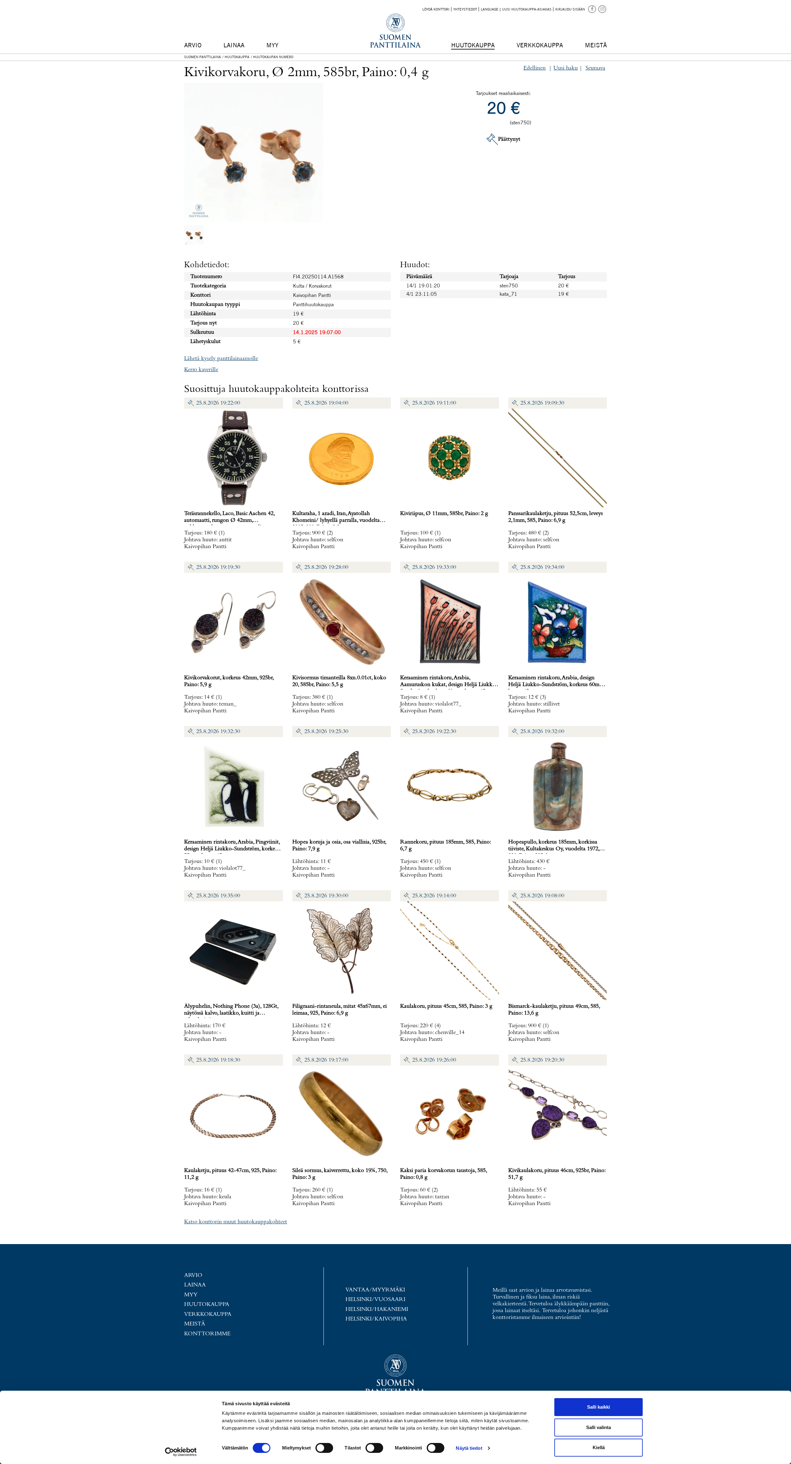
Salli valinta (598, 1427)
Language (489, 9)
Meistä (596, 45)
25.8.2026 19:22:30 (434, 732)
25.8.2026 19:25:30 (326, 732)
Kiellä (599, 1447)
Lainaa (233, 45)
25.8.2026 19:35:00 (218, 896)
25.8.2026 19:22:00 (218, 403)
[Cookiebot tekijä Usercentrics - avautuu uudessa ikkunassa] (181, 1452)
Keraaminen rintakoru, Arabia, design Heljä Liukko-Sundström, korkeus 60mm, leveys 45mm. (556, 684)
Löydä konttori (436, 9)
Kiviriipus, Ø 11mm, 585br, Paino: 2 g (444, 514)
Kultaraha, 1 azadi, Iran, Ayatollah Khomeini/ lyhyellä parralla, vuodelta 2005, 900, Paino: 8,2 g (336, 520)
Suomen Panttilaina (202, 57)
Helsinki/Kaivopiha (376, 1319)
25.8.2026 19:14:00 (434, 896)
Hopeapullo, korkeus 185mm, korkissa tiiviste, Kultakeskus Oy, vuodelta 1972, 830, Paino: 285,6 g (553, 849)
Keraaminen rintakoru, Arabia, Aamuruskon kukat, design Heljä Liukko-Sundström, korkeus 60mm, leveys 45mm (449, 684)
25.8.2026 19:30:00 (326, 896)
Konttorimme (207, 1334)
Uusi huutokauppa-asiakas (527, 9)
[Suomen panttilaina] (592, 8)
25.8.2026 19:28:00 (326, 567)
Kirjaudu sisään (570, 9)
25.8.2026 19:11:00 (434, 403)
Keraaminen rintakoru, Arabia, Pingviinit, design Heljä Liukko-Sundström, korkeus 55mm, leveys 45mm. (232, 849)
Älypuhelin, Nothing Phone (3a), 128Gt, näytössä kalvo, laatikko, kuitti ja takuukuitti (231, 1013)
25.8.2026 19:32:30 (218, 732)
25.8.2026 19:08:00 (542, 896)
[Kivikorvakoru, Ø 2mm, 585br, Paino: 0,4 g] (194, 235)
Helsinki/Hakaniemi (376, 1309)
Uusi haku (565, 68)
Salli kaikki (598, 1407)
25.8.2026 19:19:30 (218, 567)
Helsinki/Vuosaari (375, 1300)
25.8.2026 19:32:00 (542, 732)
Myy (272, 45)
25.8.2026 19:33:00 (434, 567)
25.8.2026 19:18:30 (218, 1060)
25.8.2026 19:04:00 (326, 403)
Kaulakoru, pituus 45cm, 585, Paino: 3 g (446, 1006)
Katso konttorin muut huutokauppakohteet (235, 1222)
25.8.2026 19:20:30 (542, 1060)
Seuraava (595, 68)
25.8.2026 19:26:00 (434, 1060)
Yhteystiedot (465, 9)
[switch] (324, 1448)
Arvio (192, 45)
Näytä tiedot (469, 1448)
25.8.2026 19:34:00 (542, 567)
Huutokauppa (473, 45)
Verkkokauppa (540, 45)
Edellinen (534, 68)
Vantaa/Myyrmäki (375, 1290)
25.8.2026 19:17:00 (326, 1060)
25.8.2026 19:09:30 (542, 403)
